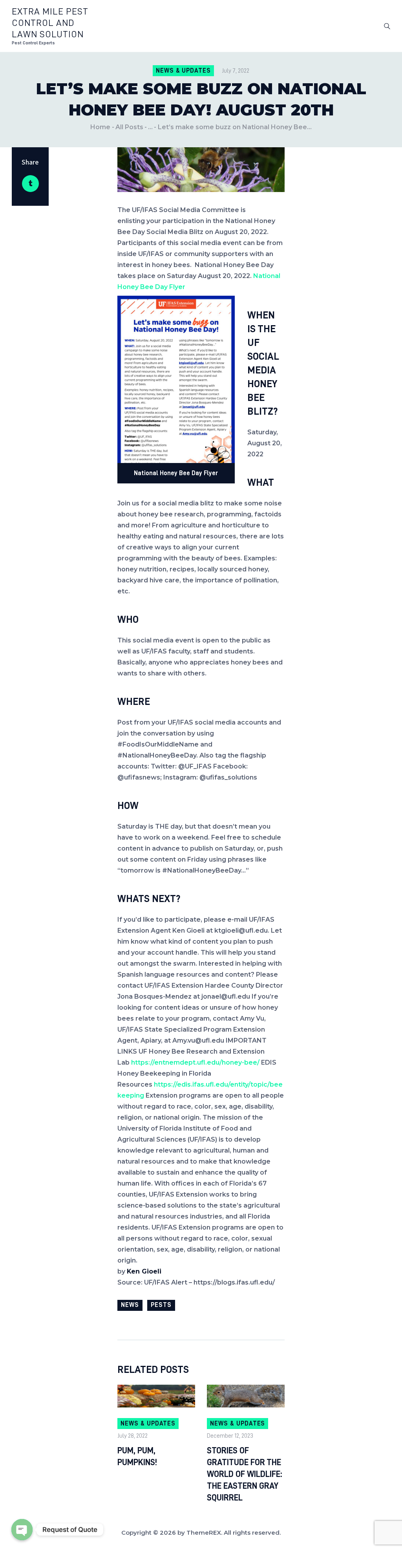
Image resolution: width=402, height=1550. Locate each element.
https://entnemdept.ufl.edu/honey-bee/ (195, 1062)
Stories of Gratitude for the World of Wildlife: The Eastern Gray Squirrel (244, 1474)
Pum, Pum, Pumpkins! (137, 1456)
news (130, 1305)
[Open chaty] (22, 1529)
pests (161, 1305)
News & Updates (183, 71)
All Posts (129, 127)
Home (100, 127)
